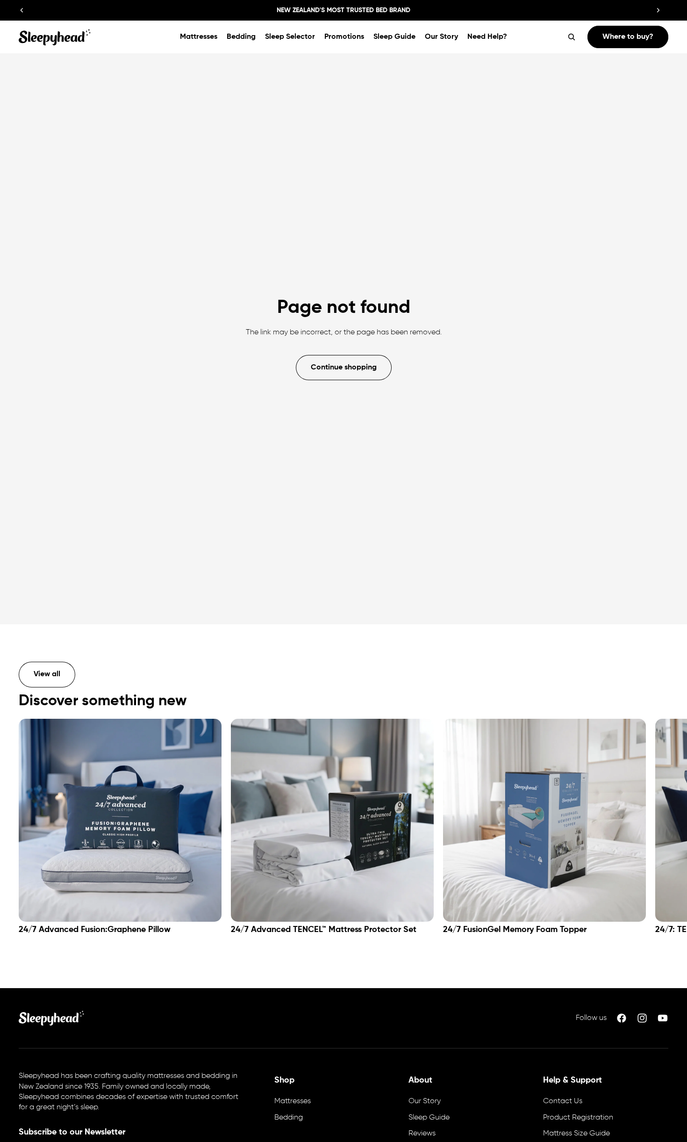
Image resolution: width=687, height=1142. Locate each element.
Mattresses (292, 1101)
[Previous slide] (22, 10)
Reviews (422, 1133)
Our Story (424, 1101)
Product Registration (578, 1117)
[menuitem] (198, 37)
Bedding (288, 1117)
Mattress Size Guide (576, 1133)
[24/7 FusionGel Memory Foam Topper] (544, 820)
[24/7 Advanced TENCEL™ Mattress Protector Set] (332, 820)
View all (47, 674)
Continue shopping (344, 367)
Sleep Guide (429, 1117)
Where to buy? (627, 37)
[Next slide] (658, 10)
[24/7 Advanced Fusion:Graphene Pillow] (120, 820)
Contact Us (562, 1101)
